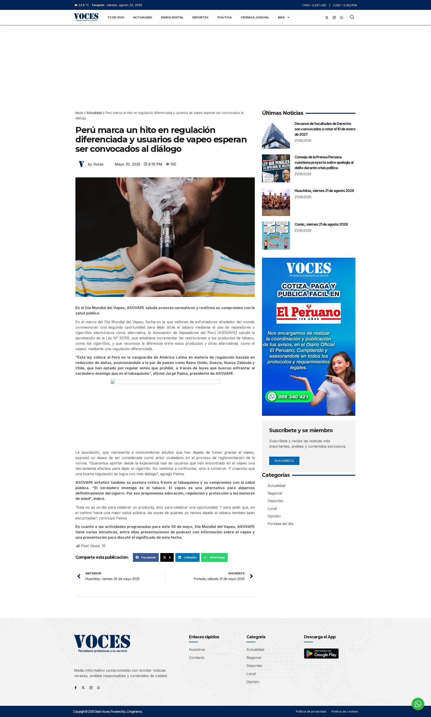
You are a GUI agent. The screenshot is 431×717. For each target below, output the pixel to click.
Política (225, 17)
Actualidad (142, 17)
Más (281, 17)
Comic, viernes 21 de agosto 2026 (321, 224)
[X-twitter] (327, 17)
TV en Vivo (115, 17)
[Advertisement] (215, 58)
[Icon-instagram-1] (334, 17)
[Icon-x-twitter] (83, 687)
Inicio (79, 113)
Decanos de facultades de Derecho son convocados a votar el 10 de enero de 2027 (325, 129)
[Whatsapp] (98, 687)
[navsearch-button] (352, 17)
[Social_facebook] (319, 17)
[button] (146, 557)
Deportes (200, 17)
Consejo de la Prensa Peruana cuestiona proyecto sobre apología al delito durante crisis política (324, 162)
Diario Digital (172, 17)
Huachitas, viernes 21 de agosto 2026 (324, 190)
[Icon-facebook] (75, 687)
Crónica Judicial (255, 17)
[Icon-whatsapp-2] (342, 17)
